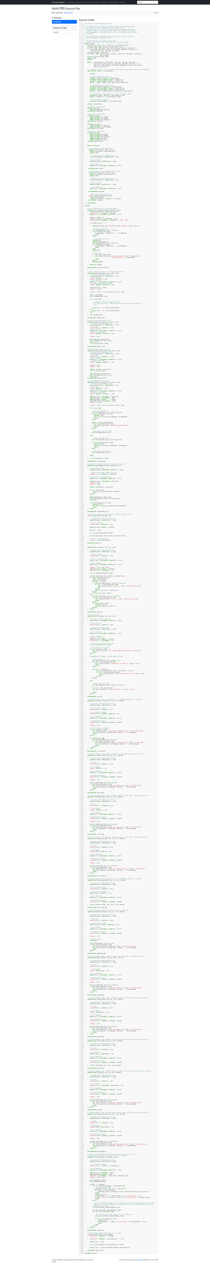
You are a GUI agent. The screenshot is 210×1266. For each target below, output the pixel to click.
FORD (140, 1260)
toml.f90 (55, 32)
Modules (97, 2)
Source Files (89, 2)
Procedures (104, 2)
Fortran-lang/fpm (58, 2)
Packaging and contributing (75, 2)
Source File (69, 13)
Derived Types (113, 2)
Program (122, 2)
